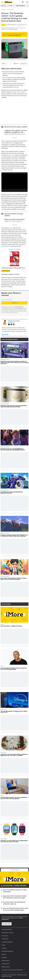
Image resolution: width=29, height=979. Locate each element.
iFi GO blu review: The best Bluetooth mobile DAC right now (14, 903)
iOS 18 (10, 5)
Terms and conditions (7, 929)
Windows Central (6, 966)
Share (5, 63)
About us (4, 954)
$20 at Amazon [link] (6, 271)
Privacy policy (5, 935)
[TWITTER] (9, 324)
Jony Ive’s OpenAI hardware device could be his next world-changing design (15, 909)
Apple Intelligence (20, 5)
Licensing (4, 948)
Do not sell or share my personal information (12, 970)
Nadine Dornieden (11, 24)
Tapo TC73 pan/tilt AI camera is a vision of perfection (15, 890)
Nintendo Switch (10, 9)
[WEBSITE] (11, 324)
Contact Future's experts (7, 932)
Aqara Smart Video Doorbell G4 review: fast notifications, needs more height (15, 897)
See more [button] (14, 138)
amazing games (6, 246)
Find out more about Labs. (14, 35)
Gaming (3, 9)
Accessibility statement (7, 942)
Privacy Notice (20, 308)
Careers (3, 945)
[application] (14, 181)
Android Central (5, 963)
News (3, 24)
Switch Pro (10, 155)
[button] (27, 2)
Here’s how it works (13, 29)
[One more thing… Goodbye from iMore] (14, 879)
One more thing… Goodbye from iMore (14, 885)
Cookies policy (5, 939)
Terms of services (18, 306)
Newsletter (25, 63)
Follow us (17, 63)
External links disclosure (7, 951)
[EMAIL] (14, 324)
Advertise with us (6, 960)
